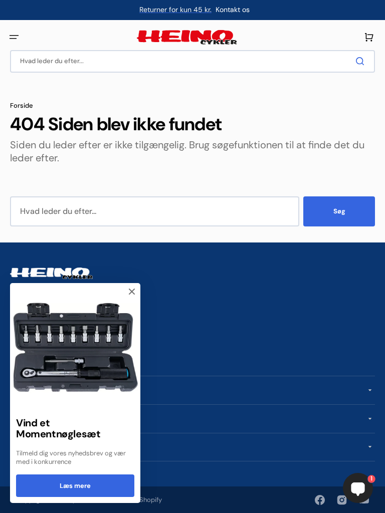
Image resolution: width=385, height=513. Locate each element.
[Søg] (362, 61)
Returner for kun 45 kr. (175, 9)
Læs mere (75, 485)
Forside (21, 106)
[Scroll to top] (13, 500)
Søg (339, 211)
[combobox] (192, 61)
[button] (14, 37)
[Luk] (131, 291)
